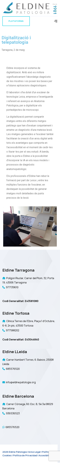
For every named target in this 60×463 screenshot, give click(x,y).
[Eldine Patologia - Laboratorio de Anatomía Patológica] (30, 7)
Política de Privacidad (25, 455)
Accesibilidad (46, 455)
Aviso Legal (34, 451)
